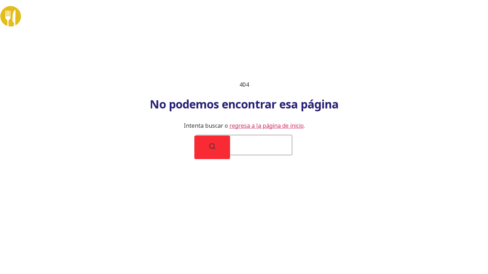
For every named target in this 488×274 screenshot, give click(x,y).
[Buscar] (212, 147)
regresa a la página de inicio (266, 126)
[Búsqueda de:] (244, 145)
